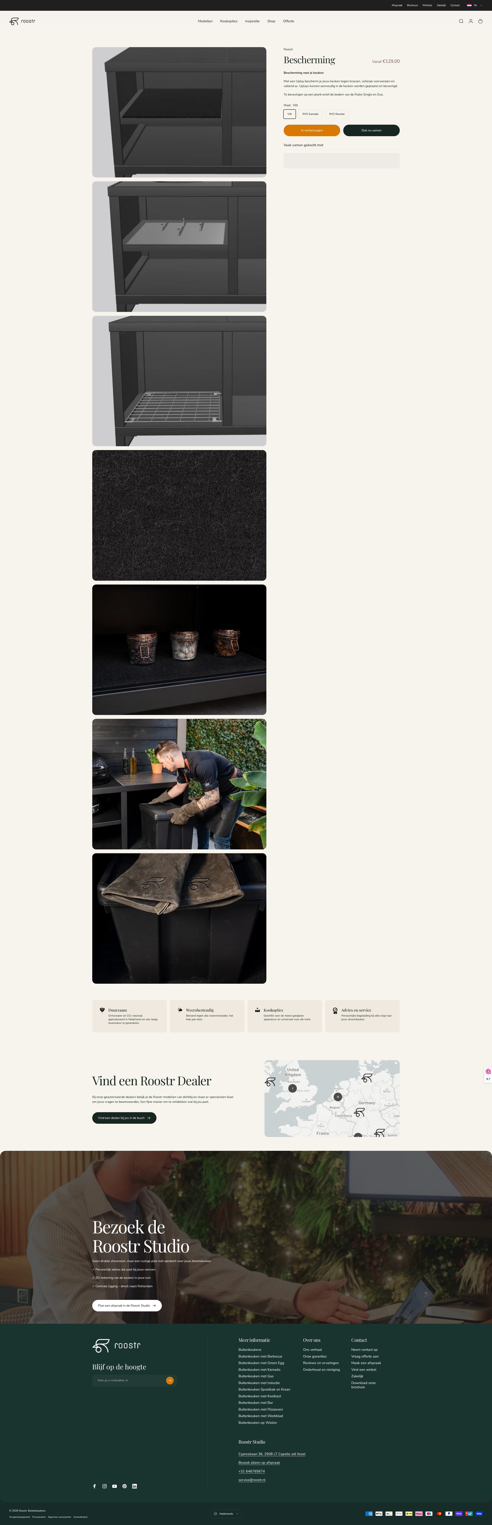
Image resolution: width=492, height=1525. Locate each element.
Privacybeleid (39, 1517)
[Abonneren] (170, 1380)
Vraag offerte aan (365, 1356)
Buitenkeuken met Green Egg (261, 1363)
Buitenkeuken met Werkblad (261, 1416)
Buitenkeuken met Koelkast (260, 1396)
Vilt (290, 114)
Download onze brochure (363, 1385)
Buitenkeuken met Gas (256, 1376)
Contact (455, 5)
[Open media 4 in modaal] (179, 515)
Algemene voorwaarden (59, 1517)
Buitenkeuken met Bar (256, 1403)
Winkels (427, 5)
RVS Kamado (310, 114)
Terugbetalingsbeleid (19, 1517)
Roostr (288, 49)
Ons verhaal (312, 1350)
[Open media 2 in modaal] (179, 246)
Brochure (412, 5)
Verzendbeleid (80, 1517)
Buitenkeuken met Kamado (259, 1369)
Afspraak (397, 5)
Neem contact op (364, 1350)
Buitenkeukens (250, 1350)
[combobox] (475, 5)
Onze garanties (315, 1356)
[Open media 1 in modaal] (179, 112)
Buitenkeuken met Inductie (259, 1383)
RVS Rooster (337, 114)
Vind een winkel (363, 1369)
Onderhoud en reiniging (321, 1369)
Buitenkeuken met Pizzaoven (261, 1409)
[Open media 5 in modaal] (179, 650)
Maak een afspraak (366, 1363)
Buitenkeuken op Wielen (258, 1423)
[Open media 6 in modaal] (179, 784)
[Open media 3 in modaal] (179, 381)
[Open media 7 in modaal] (179, 918)
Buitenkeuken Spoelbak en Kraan (264, 1389)
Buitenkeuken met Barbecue (260, 1356)
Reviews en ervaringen (321, 1363)
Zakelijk (441, 5)
